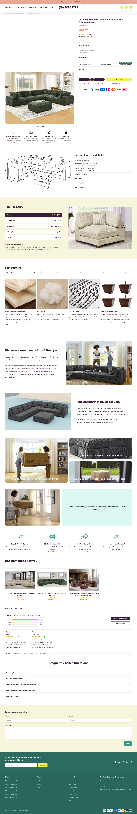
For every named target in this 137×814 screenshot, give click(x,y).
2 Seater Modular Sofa (11, 781)
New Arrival (22, 7)
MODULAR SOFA (10, 7)
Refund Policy (52, 552)
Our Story (33, 7)
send (128, 744)
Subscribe (42, 765)
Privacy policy (72, 791)
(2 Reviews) (89, 34)
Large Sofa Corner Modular (42, 653)
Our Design (43, 7)
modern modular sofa (28, 653)
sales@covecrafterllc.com (111, 781)
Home (8, 13)
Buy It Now (119, 79)
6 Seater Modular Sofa (11, 794)
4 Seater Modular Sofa (11, 787)
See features (40, 126)
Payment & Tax (72, 794)
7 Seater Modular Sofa (11, 797)
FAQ (52, 7)
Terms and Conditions (74, 797)
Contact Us (40, 791)
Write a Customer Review (120, 618)
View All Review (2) (121, 623)
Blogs (38, 787)
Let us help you (83, 52)
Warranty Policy (84, 552)
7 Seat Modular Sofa (16, 653)
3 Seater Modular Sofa (11, 784)
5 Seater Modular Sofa (11, 791)
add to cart (92, 79)
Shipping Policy (72, 781)
